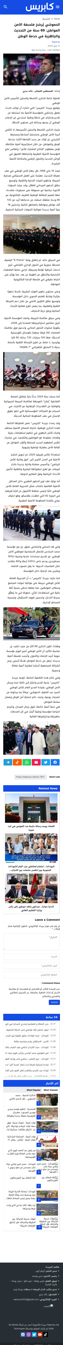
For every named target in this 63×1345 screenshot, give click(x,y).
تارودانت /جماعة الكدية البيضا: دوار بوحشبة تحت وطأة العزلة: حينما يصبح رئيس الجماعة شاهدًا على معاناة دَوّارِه (21, 1196)
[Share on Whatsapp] (27, 762)
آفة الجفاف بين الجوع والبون (23, 1178)
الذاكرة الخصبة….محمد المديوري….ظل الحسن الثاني (22, 1097)
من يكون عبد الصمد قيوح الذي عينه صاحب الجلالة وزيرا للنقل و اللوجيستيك (21, 1153)
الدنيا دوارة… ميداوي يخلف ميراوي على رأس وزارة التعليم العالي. (31, 908)
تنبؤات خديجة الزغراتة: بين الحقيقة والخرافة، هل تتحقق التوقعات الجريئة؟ (22, 1222)
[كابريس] (33, 1313)
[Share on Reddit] (17, 762)
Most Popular (34, 1090)
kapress (56, 42)
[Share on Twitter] (45, 762)
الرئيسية (46, 19)
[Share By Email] (36, 762)
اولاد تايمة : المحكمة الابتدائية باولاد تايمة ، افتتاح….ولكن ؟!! (21, 1138)
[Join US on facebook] (23, 1334)
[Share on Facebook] (55, 762)
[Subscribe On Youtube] (39, 1334)
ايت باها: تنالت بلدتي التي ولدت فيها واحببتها (21, 1207)
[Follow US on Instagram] (28, 1334)
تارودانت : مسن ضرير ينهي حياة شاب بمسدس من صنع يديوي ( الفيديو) (21, 1167)
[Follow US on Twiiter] (34, 1334)
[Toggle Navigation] (58, 7)
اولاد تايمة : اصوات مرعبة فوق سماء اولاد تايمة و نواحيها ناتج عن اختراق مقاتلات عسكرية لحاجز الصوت (20, 1128)
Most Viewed (51, 1090)
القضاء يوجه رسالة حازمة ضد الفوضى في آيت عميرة (31, 828)
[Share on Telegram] (8, 762)
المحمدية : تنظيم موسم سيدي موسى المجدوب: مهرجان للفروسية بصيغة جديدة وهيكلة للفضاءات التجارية (21, 1114)
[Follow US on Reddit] (45, 1334)
